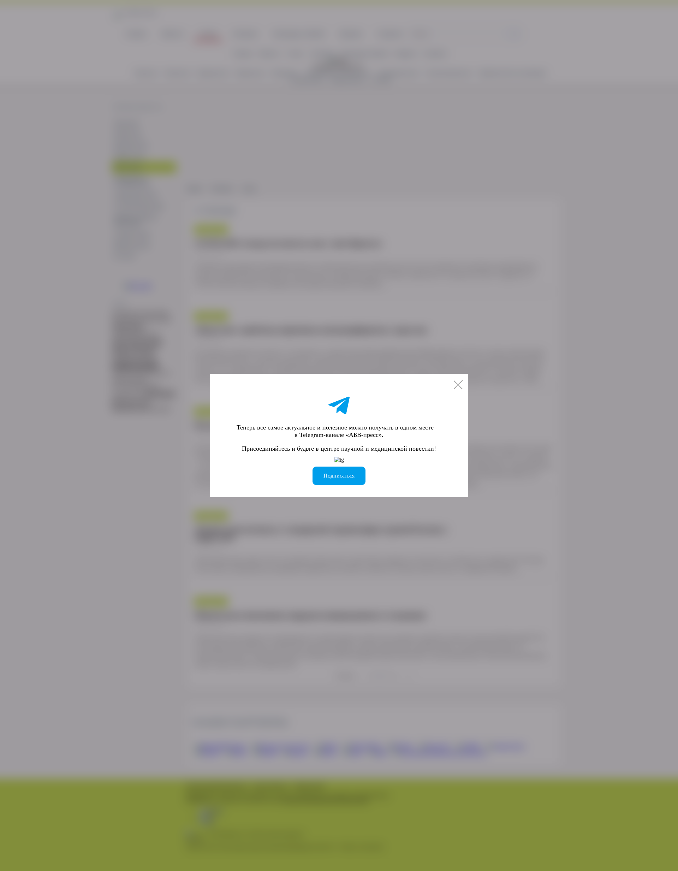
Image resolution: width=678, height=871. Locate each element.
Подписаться (339, 476)
